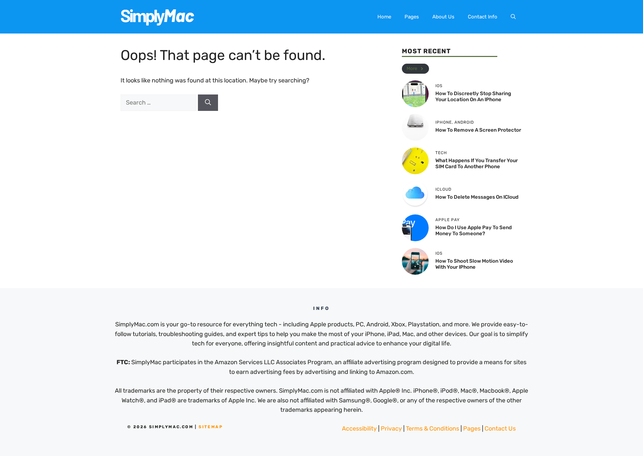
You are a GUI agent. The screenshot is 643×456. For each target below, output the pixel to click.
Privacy (391, 428)
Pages (412, 17)
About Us (443, 17)
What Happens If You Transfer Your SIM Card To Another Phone (476, 163)
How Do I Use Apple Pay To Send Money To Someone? (473, 230)
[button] (513, 17)
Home (384, 17)
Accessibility (359, 428)
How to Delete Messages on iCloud (476, 197)
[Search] (208, 102)
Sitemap (211, 427)
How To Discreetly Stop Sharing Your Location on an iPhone (473, 96)
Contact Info (482, 17)
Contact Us (500, 428)
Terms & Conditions (432, 428)
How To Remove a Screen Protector (478, 130)
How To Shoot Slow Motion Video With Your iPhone (474, 264)
